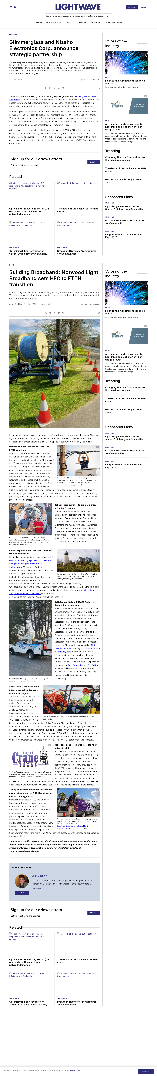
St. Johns (75, 828)
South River (90, 648)
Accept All (145, 1071)
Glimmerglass (80, 96)
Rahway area (64, 651)
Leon (80, 826)
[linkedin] (50, 88)
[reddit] (58, 88)
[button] (11, 7)
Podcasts (95, 23)
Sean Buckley (15, 304)
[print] (98, 88)
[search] (15, 7)
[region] (78, 1071)
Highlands (69, 826)
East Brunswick (75, 665)
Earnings (83, 23)
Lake (75, 826)
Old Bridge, (93, 665)
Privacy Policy (75, 1070)
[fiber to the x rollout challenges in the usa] (126, 62)
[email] (63, 88)
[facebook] (46, 88)
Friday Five (71, 23)
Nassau (65, 828)
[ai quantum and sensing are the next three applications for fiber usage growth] (126, 106)
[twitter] (54, 88)
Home (107, 77)
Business (13, 35)
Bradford (60, 826)
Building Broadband (113, 23)
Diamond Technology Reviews (48, 23)
